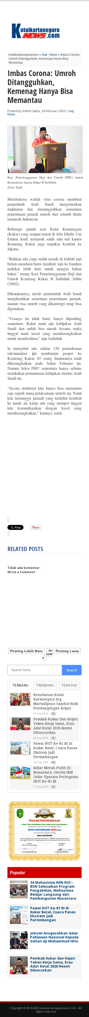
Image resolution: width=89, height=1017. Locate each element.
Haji (44, 54)
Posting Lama (67, 651)
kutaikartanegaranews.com (58, 1008)
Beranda (47, 654)
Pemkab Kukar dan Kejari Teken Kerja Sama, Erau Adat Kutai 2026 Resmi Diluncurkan (52, 964)
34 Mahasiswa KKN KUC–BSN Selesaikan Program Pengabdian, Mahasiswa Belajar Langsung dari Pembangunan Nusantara (53, 890)
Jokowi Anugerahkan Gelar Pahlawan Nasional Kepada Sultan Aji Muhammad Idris (54, 937)
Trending (45, 685)
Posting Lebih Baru (26, 651)
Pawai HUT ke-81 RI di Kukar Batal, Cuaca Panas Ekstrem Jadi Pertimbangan (53, 914)
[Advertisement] (44, 465)
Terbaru (20, 685)
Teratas (69, 685)
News (53, 54)
